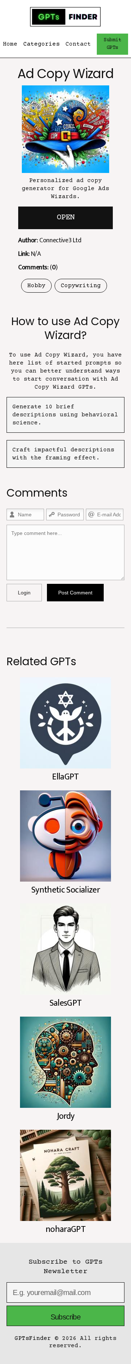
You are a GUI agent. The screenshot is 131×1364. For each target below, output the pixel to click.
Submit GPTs (112, 44)
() (37, 267)
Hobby (36, 285)
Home (10, 44)
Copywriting (81, 285)
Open (65, 217)
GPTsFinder (33, 1338)
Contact (78, 44)
